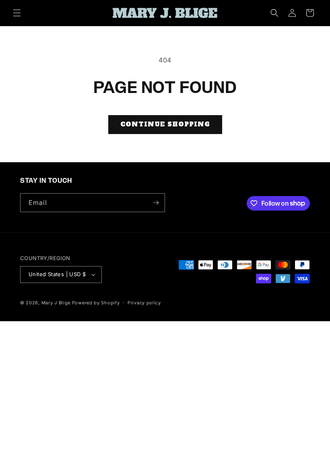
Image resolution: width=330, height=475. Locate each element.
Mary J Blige (55, 303)
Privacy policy (144, 303)
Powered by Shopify (96, 303)
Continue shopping (165, 124)
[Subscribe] (156, 202)
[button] (17, 13)
